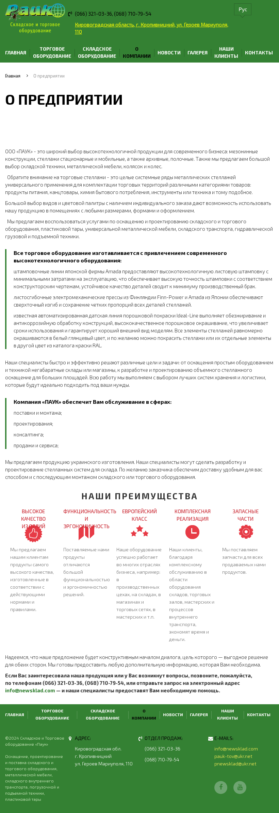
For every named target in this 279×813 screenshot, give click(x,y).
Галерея (197, 52)
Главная (15, 52)
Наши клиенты (226, 52)
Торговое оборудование (52, 52)
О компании (137, 52)
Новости (169, 52)
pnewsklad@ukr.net (235, 763)
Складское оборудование (97, 52)
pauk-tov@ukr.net (233, 756)
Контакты (259, 52)
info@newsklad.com (30, 690)
